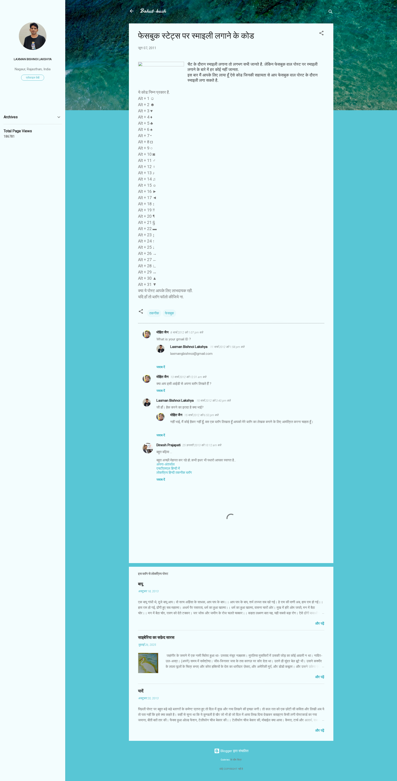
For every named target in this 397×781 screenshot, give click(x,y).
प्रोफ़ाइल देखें (32, 77)
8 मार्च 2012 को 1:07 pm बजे (186, 332)
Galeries (225, 759)
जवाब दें (160, 367)
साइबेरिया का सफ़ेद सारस (156, 637)
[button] (321, 33)
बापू (140, 584)
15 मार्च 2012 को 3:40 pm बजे (213, 400)
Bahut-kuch (153, 11)
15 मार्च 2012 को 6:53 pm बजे (201, 415)
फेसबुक (169, 313)
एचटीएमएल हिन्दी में (168, 468)
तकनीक (154, 313)
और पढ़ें (319, 623)
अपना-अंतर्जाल (165, 464)
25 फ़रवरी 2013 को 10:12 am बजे (201, 445)
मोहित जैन (162, 332)
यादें (140, 691)
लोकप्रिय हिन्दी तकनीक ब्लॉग (174, 473)
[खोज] (330, 13)
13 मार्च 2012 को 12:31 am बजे (188, 377)
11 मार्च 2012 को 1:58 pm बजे (227, 347)
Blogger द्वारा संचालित (234, 751)
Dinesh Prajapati (168, 445)
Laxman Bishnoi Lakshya (189, 347)
